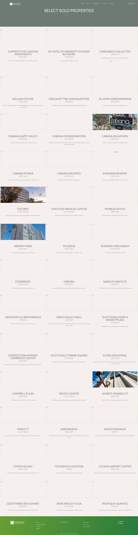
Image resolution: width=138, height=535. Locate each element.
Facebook (121, 521)
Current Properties (64, 522)
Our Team (38, 526)
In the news (105, 3)
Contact (111, 3)
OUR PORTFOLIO (95, 3)
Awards (38, 528)
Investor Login (131, 3)
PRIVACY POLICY (75, 533)
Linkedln (121, 523)
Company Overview (40, 524)
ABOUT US (87, 3)
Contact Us (86, 524)
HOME (82, 3)
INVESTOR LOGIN (86, 526)
